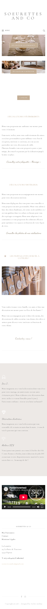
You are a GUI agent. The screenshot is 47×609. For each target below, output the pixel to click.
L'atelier (23, 98)
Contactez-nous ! (23, 338)
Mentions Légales (8, 539)
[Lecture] (5, 507)
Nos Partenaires (8, 533)
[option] (23, 45)
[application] (23, 497)
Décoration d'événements (23, 45)
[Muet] (38, 507)
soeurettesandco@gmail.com (13, 564)
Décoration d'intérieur (23, 71)
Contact (5, 536)
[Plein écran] (42, 507)
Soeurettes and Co (23, 16)
